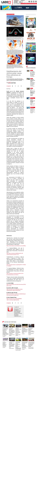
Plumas (21, 2)
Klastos (30, 55)
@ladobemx (13, 82)
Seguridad (16, 1)
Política (21, 1)
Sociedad (23, 0)
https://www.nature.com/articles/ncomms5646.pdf (17, 245)
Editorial (16, 2)
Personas (16, 0)
